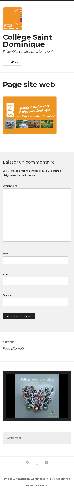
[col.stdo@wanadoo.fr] (46, 463)
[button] (29, 407)
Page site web (13, 345)
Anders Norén (38, 485)
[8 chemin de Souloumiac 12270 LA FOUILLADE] (27, 463)
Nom (6, 253)
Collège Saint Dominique (27, 41)
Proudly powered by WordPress (24, 478)
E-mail (7, 274)
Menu (14, 62)
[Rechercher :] (37, 438)
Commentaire (11, 185)
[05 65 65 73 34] (37, 463)
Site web (7, 295)
